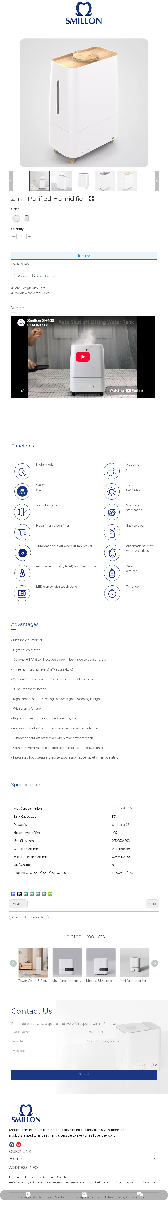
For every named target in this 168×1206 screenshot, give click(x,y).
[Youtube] (18, 1144)
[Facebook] (11, 1144)
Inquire (84, 256)
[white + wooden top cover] (16, 218)
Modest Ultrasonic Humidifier (101, 981)
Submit (84, 1074)
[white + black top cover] (27, 218)
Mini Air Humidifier (133, 981)
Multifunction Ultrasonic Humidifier (67, 981)
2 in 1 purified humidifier (29, 917)
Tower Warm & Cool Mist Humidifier (33, 981)
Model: (16, 264)
